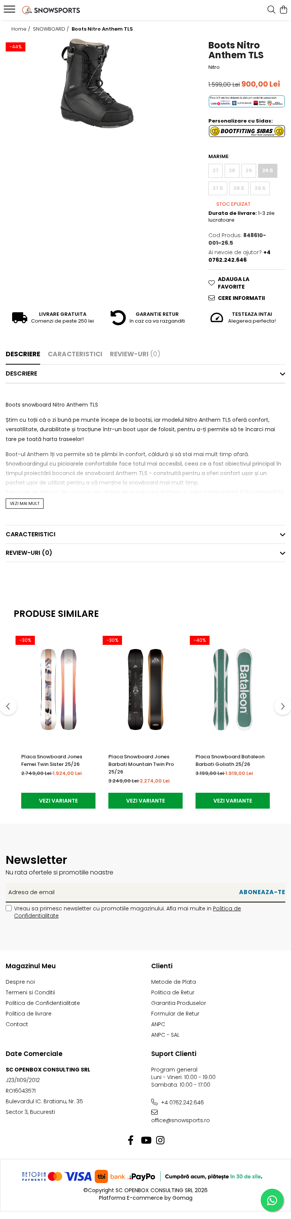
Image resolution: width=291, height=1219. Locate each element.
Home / (21, 29)
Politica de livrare (29, 1013)
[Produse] (10, 11)
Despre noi (20, 982)
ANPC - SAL (165, 1035)
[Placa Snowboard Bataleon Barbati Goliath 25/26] (232, 689)
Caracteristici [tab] (75, 354)
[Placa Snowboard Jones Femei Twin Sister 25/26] (58, 689)
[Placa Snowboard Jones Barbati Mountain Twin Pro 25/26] (145, 689)
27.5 (218, 188)
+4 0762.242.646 (182, 1102)
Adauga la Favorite (233, 282)
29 (249, 170)
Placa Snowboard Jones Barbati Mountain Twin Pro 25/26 (141, 764)
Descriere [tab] (23, 354)
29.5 (260, 188)
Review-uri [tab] (135, 354)
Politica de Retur (172, 992)
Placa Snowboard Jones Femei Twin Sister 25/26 (51, 760)
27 (216, 170)
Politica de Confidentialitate (43, 1003)
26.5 (267, 170)
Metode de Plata (173, 982)
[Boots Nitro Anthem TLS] (97, 83)
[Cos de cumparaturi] (283, 10)
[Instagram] (160, 1141)
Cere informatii (241, 298)
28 (232, 170)
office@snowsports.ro (180, 1120)
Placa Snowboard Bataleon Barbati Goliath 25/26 (230, 760)
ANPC (158, 1024)
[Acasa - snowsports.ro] (51, 10)
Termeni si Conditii (30, 992)
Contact (17, 1024)
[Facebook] (131, 1141)
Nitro (214, 67)
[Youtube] (145, 1141)
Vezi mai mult (24, 503)
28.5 (238, 188)
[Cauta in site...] (271, 10)
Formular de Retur (175, 1013)
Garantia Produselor (178, 1003)
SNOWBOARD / (51, 29)
